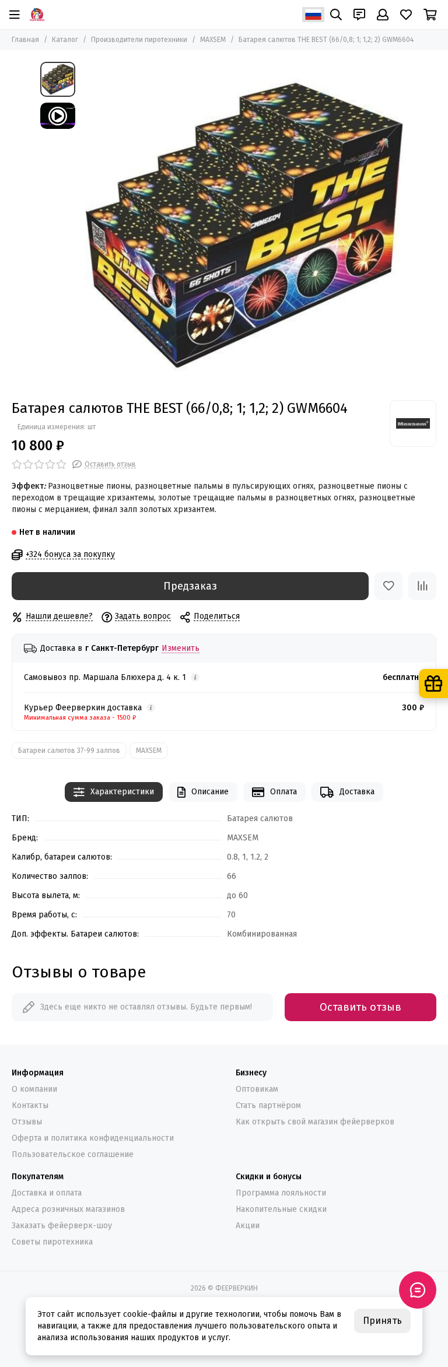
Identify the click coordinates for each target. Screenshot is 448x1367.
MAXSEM (213, 40)
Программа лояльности (281, 1193)
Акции (248, 1226)
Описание (210, 792)
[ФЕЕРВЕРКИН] (37, 15)
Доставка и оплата (47, 1193)
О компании (34, 1089)
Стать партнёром (268, 1105)
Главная (25, 40)
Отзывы (27, 1122)
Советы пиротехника (52, 1242)
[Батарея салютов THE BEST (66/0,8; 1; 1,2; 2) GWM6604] (244, 225)
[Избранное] (388, 586)
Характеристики (122, 792)
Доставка (357, 792)
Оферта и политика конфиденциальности (93, 1138)
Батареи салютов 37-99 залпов (69, 750)
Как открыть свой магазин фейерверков (315, 1122)
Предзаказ (190, 586)
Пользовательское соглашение (73, 1154)
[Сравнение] (422, 586)
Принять (382, 1320)
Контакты (30, 1105)
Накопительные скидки (281, 1209)
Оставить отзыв (360, 1007)
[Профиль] (382, 14)
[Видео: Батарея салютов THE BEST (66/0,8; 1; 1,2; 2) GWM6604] (57, 116)
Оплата (283, 792)
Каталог (65, 40)
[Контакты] (359, 14)
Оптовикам (257, 1089)
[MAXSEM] (413, 423)
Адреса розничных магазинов (68, 1209)
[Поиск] (336, 14)
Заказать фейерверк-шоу (62, 1226)
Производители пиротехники (139, 40)
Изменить (181, 648)
